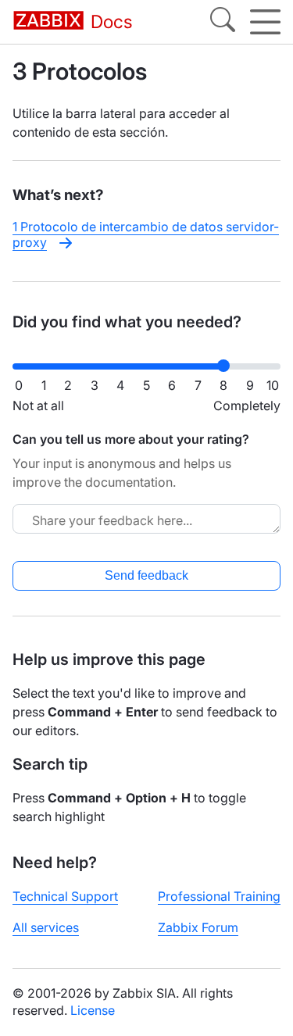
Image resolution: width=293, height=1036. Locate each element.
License (92, 1010)
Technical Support (65, 896)
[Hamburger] (265, 21)
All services (46, 927)
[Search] (222, 22)
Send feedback (146, 575)
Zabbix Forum (198, 927)
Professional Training (219, 896)
